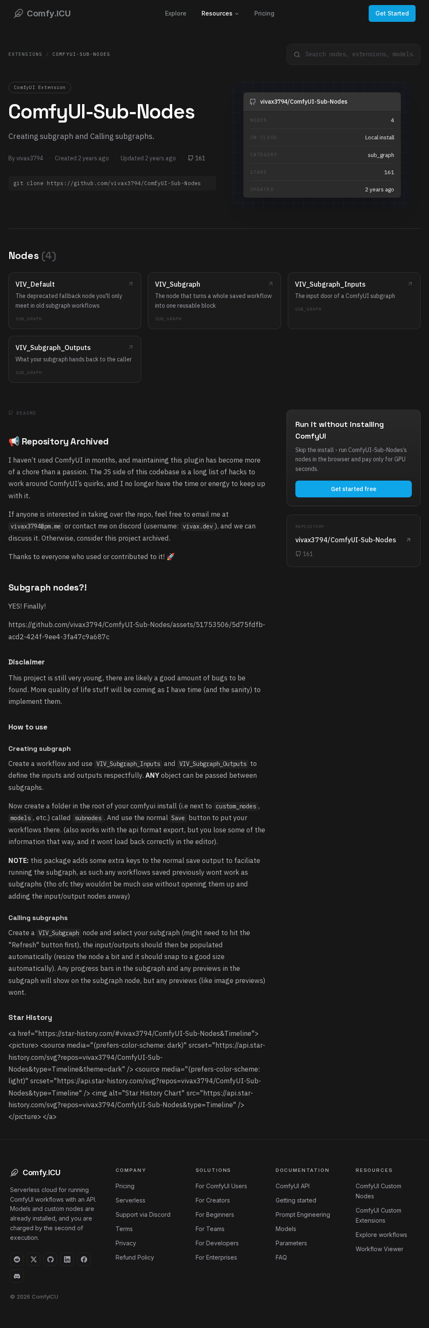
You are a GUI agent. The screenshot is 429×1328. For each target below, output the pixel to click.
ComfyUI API (293, 1185)
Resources (217, 13)
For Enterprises (216, 1257)
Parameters (291, 1243)
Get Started (392, 13)
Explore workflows (381, 1234)
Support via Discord (143, 1214)
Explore (175, 13)
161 (200, 158)
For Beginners (215, 1214)
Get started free (353, 489)
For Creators (213, 1200)
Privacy (126, 1243)
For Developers (217, 1243)
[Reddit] (16, 1259)
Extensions (25, 54)
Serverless (130, 1200)
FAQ (281, 1257)
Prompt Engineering (303, 1214)
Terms (124, 1228)
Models (286, 1228)
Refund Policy (135, 1257)
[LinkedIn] (67, 1259)
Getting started (296, 1200)
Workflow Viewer (379, 1248)
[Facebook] (83, 1259)
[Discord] (16, 1276)
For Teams (210, 1228)
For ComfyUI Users (221, 1185)
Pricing (264, 13)
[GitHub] (50, 1259)
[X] (33, 1259)
